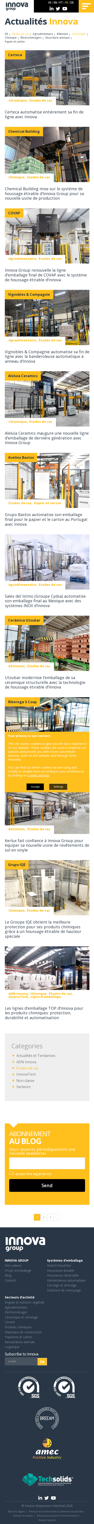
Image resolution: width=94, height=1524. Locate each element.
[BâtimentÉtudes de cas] (47, 643)
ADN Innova (26, 1062)
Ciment (10, 1322)
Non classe (25, 1080)
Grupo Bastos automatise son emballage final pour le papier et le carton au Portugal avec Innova (46, 519)
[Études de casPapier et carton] (47, 480)
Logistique (12, 1347)
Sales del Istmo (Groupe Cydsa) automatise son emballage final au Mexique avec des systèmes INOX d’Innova (45, 600)
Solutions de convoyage (64, 1290)
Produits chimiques (18, 1327)
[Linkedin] (52, 9)
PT (61, 2)
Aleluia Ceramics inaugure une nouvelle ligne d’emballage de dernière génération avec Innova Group (47, 437)
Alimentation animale (20, 1342)
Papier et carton (15, 41)
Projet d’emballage (18, 1270)
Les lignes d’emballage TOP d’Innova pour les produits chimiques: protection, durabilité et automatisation (44, 1013)
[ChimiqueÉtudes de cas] (47, 154)
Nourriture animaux (57, 38)
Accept (35, 787)
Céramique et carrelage (21, 1317)
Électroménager (16, 1312)
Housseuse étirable (60, 1270)
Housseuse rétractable (63, 1275)
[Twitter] (58, 9)
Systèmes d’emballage (65, 1260)
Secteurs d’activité (20, 1297)
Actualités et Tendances (35, 1055)
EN (55, 2)
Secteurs (23, 1086)
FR (66, 2)
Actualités (41, 21)
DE (72, 2)
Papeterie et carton (18, 1337)
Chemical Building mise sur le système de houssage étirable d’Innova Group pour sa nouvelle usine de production (44, 193)
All (6, 34)
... (57, 1217)
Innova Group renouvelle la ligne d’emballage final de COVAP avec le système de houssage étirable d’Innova (46, 274)
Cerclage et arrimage (62, 1285)
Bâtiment (62, 34)
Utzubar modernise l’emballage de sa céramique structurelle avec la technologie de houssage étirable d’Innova (45, 682)
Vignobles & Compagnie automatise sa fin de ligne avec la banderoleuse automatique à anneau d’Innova (47, 356)
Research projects (47, 1520)
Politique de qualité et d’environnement (57, 1515)
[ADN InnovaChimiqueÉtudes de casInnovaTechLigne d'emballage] (47, 974)
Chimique (11, 38)
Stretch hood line (59, 1265)
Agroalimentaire (43, 34)
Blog (8, 1275)
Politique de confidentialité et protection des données (56, 1511)
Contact (10, 1280)
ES (50, 2)
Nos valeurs (13, 1265)
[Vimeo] (64, 9)
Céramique (79, 34)
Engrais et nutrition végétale (24, 1302)
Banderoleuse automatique (66, 1280)
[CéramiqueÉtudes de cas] (47, 78)
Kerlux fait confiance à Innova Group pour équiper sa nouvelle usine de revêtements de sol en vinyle (47, 845)
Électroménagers (31, 38)
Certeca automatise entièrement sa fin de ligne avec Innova (44, 114)
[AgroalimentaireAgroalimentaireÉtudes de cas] (47, 725)
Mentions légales (16, 1511)
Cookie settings (38, 775)
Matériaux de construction (23, 1332)
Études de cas (20, 34)
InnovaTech (26, 1074)
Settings (58, 787)
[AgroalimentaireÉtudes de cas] (47, 236)
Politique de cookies (23, 1515)
